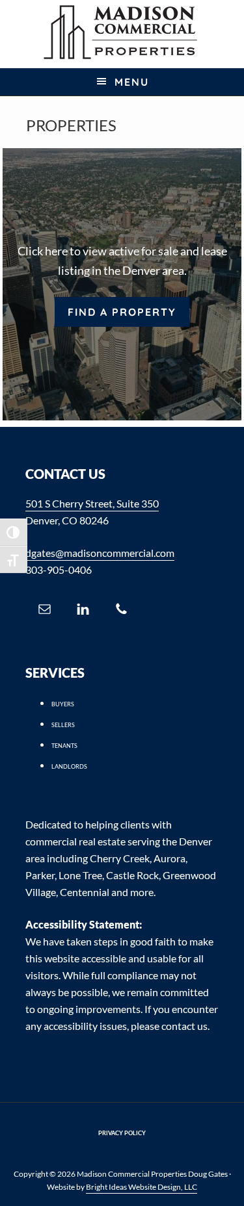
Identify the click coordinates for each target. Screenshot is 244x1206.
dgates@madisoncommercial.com (99, 552)
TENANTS (64, 745)
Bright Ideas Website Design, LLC (141, 1187)
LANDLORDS (69, 766)
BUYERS (62, 704)
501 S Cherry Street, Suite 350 (92, 503)
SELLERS (63, 724)
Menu (132, 81)
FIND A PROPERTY (122, 311)
